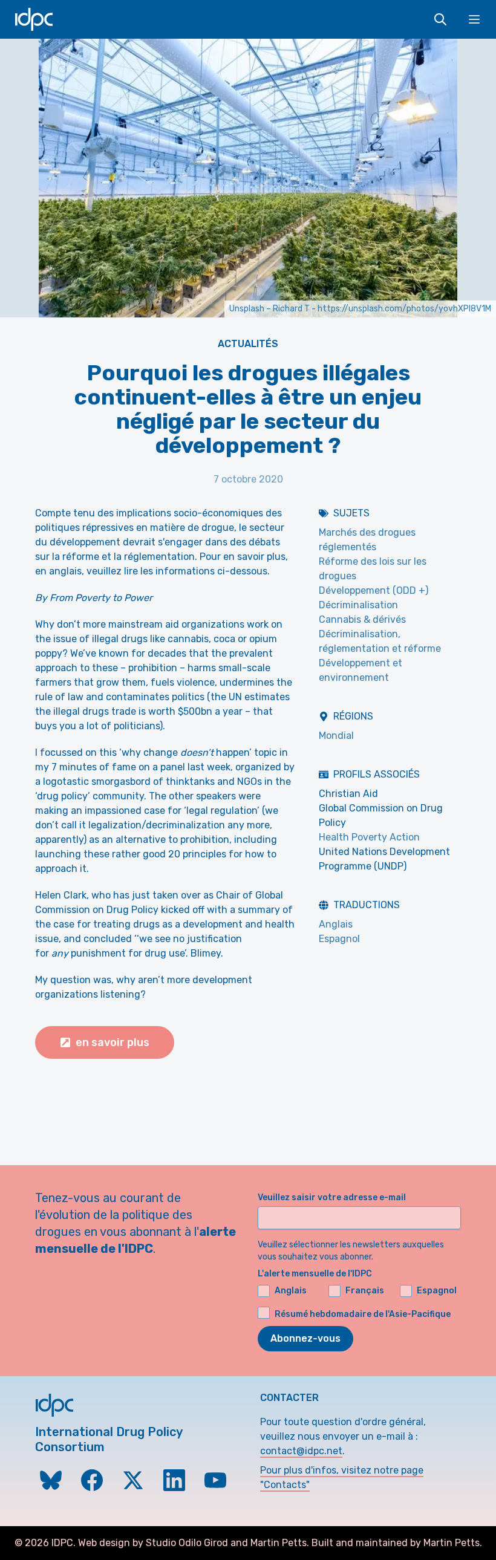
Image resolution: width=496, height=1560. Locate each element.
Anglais (336, 924)
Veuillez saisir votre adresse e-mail (332, 1197)
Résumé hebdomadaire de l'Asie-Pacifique (363, 1314)
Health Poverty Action (369, 837)
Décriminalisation (358, 605)
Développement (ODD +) (373, 590)
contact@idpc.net (301, 1451)
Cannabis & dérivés (362, 619)
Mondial (336, 735)
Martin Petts (278, 1543)
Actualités (248, 343)
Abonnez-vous (305, 1338)
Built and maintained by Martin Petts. (397, 1543)
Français (364, 1290)
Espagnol (339, 938)
